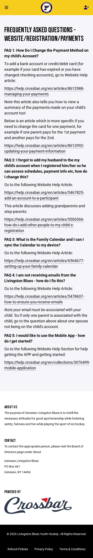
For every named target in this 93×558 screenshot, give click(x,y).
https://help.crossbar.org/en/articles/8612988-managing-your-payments (44, 91)
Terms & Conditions (72, 549)
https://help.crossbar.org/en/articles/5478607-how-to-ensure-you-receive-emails (44, 299)
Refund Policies (18, 549)
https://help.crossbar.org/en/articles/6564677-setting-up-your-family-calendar (44, 263)
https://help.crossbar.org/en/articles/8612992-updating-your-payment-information (44, 148)
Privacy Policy (43, 549)
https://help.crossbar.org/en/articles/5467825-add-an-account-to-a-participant (44, 195)
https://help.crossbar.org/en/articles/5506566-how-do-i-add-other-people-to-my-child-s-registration (44, 225)
